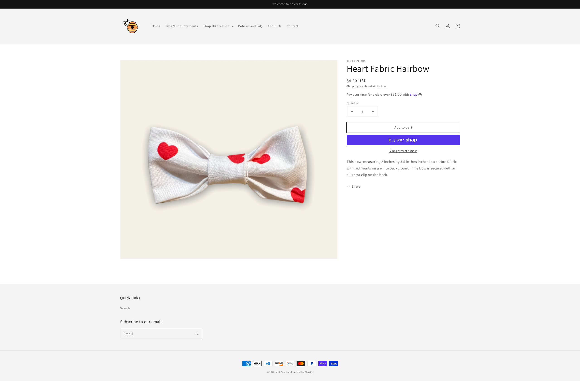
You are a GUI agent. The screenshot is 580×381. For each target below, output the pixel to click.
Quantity (352, 103)
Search (125, 308)
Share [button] (356, 186)
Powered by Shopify (302, 372)
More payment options (403, 150)
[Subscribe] (197, 334)
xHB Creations (283, 372)
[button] (438, 26)
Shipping (352, 86)
